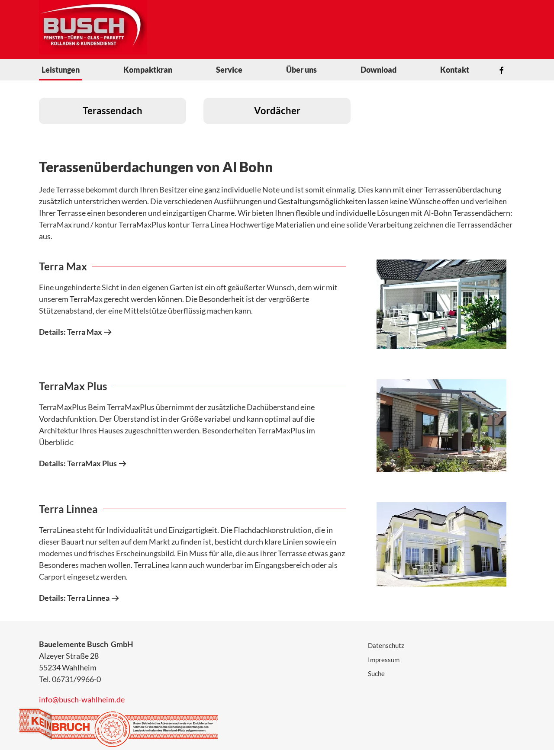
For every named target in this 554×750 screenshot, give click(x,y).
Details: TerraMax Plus (78, 463)
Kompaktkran (147, 69)
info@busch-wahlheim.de (82, 699)
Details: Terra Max (70, 332)
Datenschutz (386, 645)
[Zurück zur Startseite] (93, 27)
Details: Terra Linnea (74, 598)
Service (229, 69)
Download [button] (378, 69)
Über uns (301, 69)
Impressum (383, 659)
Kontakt (454, 69)
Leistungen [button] (61, 69)
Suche (376, 673)
